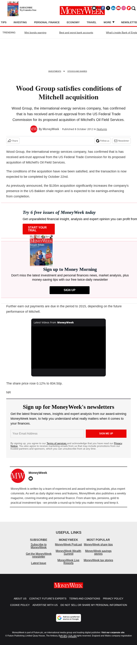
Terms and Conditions (84, 598)
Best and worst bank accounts (76, 32)
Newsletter (123, 140)
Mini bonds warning (35, 32)
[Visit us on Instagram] (123, 8)
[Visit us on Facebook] (103, 8)
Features (102, 129)
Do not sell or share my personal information (93, 605)
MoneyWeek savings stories (98, 552)
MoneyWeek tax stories (98, 560)
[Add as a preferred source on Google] (68, 618)
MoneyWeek (51, 129)
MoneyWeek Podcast (68, 544)
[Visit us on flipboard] (129, 8)
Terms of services (57, 443)
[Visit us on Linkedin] (113, 8)
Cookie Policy (20, 605)
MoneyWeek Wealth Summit (68, 552)
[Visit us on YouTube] (118, 8)
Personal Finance (47, 22)
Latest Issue (38, 563)
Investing (20, 22)
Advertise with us (45, 605)
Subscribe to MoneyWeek (39, 546)
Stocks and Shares (77, 71)
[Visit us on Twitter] (108, 8)
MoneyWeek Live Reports (68, 562)
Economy (73, 22)
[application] (68, 347)
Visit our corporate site (113, 632)
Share (15, 140)
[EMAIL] (32, 478)
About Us (20, 598)
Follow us (104, 140)
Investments (54, 71)
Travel (92, 22)
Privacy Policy (113, 598)
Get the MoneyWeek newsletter (39, 555)
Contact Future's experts (47, 598)
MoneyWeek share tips (98, 544)
